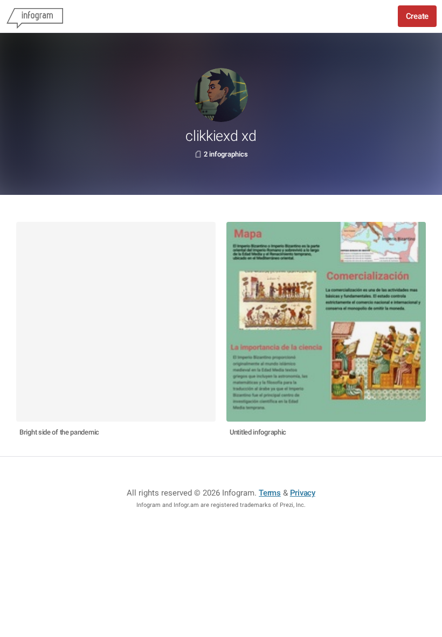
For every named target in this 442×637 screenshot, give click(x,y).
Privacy (302, 493)
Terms (270, 493)
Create (417, 16)
